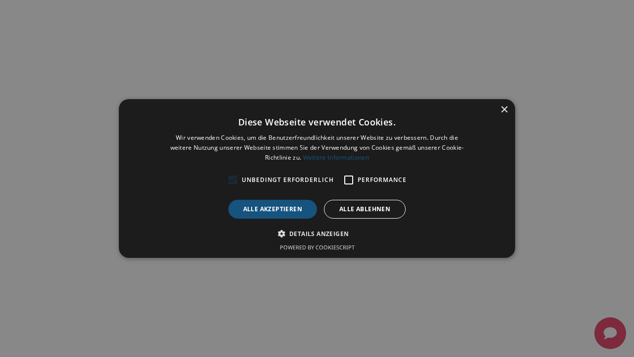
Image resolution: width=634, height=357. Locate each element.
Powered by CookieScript (317, 247)
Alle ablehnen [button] (364, 209)
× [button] (504, 110)
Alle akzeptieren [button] (272, 209)
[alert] (317, 178)
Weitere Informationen (336, 157)
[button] (317, 233)
